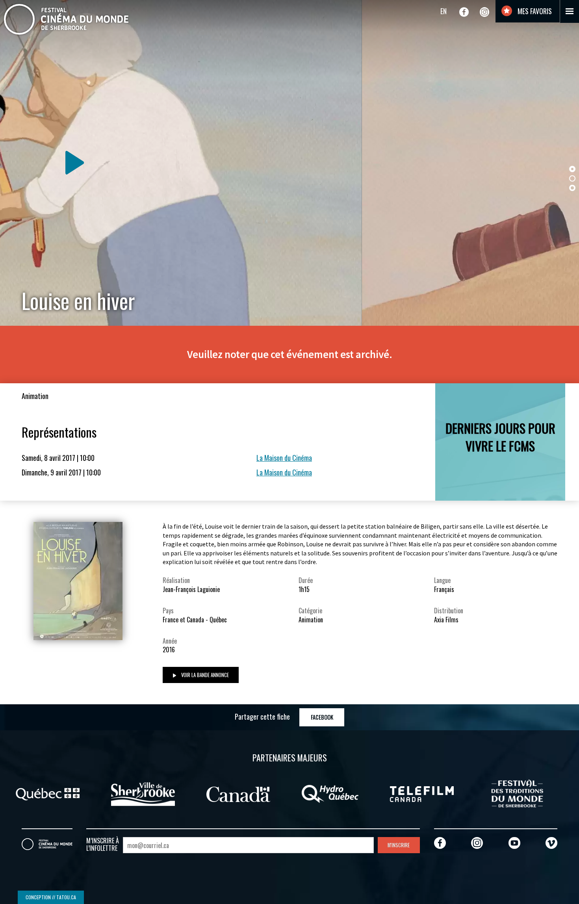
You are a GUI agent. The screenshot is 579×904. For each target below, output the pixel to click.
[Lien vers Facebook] (464, 12)
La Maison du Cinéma (284, 458)
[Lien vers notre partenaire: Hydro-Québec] (301, 793)
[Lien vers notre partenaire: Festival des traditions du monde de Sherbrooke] (489, 793)
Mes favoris (534, 11)
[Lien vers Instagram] (484, 12)
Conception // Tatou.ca (51, 897)
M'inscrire (399, 845)
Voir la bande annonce (204, 675)
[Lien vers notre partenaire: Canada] (210, 793)
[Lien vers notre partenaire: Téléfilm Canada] (393, 793)
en (443, 11)
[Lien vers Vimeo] (551, 843)
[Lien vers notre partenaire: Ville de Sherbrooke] (114, 793)
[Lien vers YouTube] (514, 843)
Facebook (322, 717)
